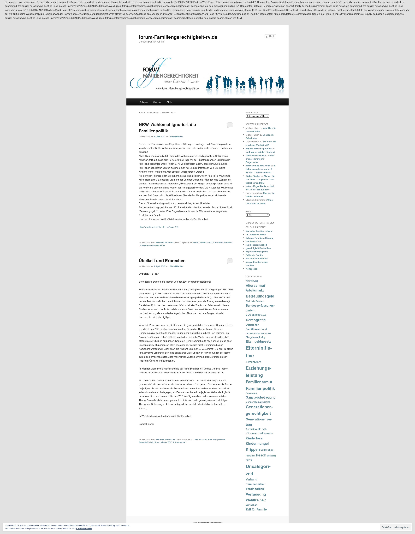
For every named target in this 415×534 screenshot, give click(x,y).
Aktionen (144, 101)
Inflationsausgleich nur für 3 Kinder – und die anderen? (261, 169)
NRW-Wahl (218, 242)
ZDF (170, 442)
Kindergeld (268, 433)
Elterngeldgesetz (258, 341)
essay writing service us (258, 165)
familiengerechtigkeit (256, 244)
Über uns (157, 101)
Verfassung (256, 494)
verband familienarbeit (257, 258)
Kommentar (179, 442)
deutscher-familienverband (259, 230)
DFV (248, 333)
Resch (261, 455)
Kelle (264, 429)
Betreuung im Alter (203, 439)
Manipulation (206, 242)
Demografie (256, 319)
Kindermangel (257, 443)
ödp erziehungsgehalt (257, 251)
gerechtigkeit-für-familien (258, 248)
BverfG (196, 242)
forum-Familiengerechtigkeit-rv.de (178, 36)
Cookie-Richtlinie (84, 528)
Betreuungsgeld (260, 296)
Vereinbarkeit (255, 488)
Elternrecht (253, 362)
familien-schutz (253, 241)
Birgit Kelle (250, 301)
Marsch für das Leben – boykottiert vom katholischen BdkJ (260, 179)
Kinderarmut (254, 433)
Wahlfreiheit (256, 500)
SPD (249, 460)
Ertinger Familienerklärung (259, 237)
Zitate (169, 101)
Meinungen (170, 439)
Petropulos (250, 455)
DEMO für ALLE (259, 315)
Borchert (260, 301)
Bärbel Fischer (176, 136)
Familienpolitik (260, 388)
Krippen (253, 449)
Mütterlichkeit (267, 449)
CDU (248, 314)
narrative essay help (256, 155)
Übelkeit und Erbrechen (162, 260)
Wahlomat (228, 242)
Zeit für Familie (256, 509)
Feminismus (251, 393)
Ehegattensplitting (255, 337)
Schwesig (271, 455)
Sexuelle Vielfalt (146, 442)
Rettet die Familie (254, 254)
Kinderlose (254, 438)
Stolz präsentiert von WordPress (208, 522)
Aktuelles (169, 242)
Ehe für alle (266, 333)
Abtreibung (252, 280)
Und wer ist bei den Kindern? (260, 151)
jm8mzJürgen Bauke (256, 186)
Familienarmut (259, 381)
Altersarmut (255, 285)
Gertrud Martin (253, 429)
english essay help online (259, 148)
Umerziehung (160, 442)
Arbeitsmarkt (255, 290)
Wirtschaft (251, 505)
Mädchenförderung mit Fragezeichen (260, 159)
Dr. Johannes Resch (256, 234)
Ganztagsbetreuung (261, 397)
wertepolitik (251, 268)
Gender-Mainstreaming (258, 401)
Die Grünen (255, 333)
